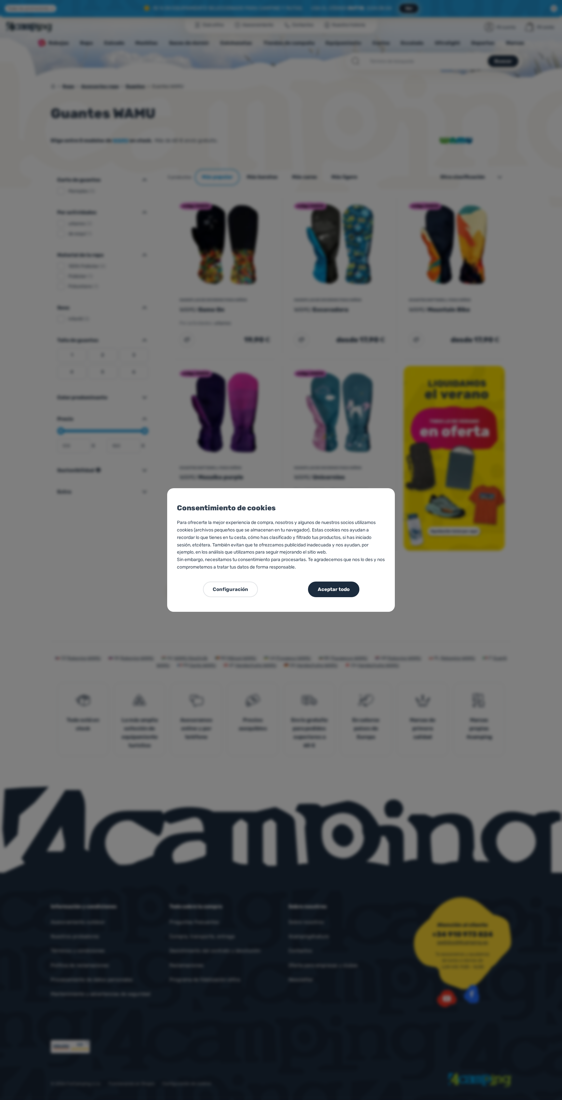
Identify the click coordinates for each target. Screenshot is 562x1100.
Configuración (230, 589)
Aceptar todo (334, 589)
